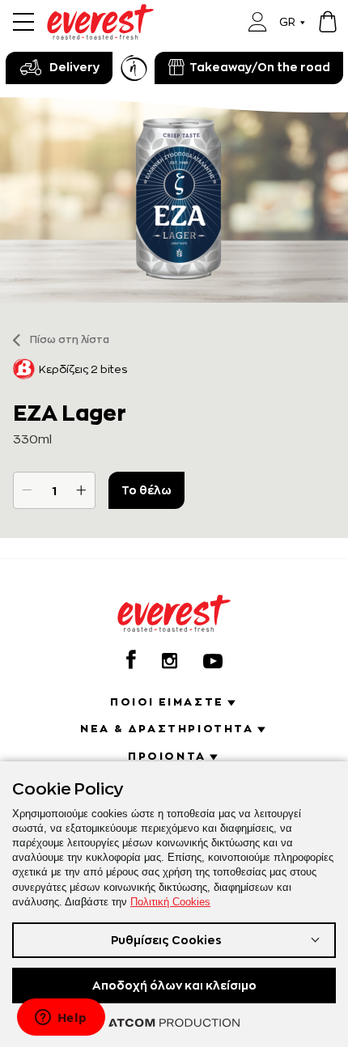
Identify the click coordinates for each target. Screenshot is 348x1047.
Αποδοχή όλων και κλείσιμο (174, 985)
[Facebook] (131, 659)
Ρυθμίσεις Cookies (166, 940)
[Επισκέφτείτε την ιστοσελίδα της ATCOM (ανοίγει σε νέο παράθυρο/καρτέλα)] (174, 1022)
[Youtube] (213, 661)
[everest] (100, 13)
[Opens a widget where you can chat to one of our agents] (60, 1018)
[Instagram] (170, 661)
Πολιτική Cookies (170, 902)
